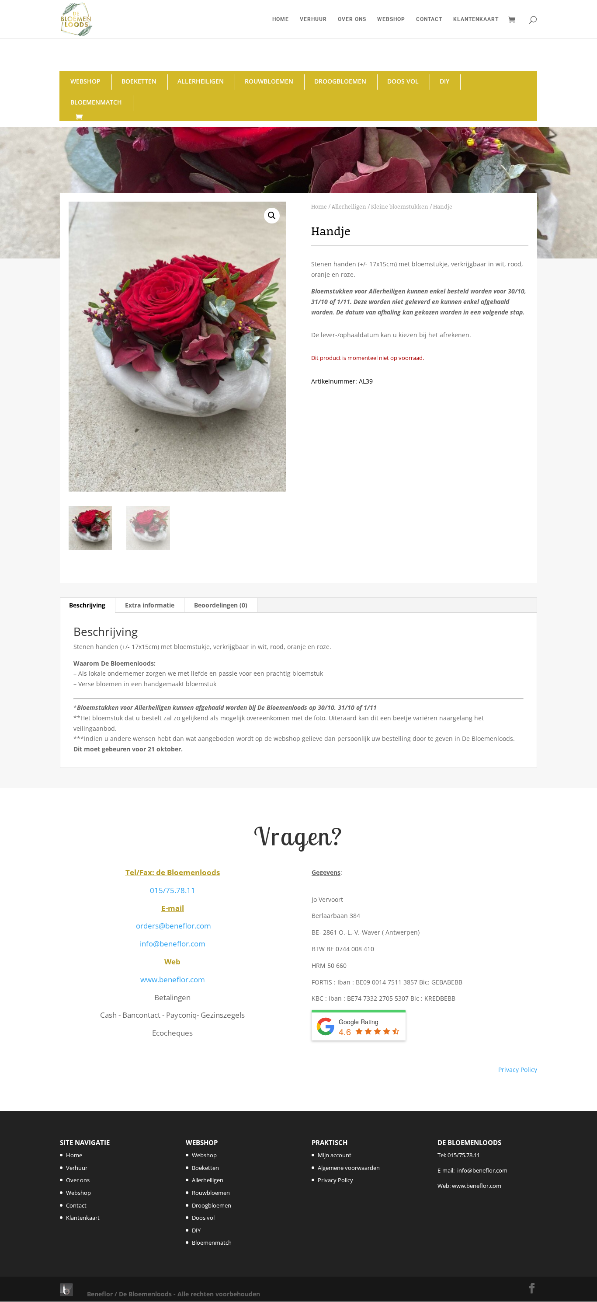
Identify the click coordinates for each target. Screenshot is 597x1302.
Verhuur (313, 19)
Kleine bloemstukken (399, 206)
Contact (429, 19)
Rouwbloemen (269, 81)
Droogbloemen (340, 81)
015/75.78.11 (172, 890)
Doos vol (403, 81)
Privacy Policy (517, 1069)
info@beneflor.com (172, 944)
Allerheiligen (200, 81)
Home (280, 19)
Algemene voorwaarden (349, 1168)
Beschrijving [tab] (87, 605)
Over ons (352, 19)
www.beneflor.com (172, 979)
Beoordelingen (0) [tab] (220, 605)
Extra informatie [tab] (149, 605)
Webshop (391, 19)
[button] (272, 215)
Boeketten (138, 81)
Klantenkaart (476, 19)
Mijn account (334, 1155)
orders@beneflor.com (173, 926)
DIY (444, 81)
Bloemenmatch (96, 102)
